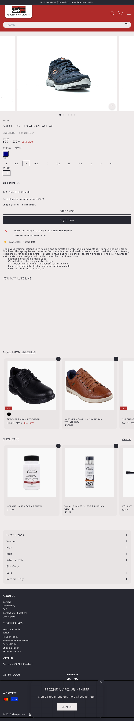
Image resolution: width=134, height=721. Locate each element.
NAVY (5, 153)
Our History (9, 616)
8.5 (16, 163)
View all (126, 439)
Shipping (7, 205)
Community (9, 605)
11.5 (79, 163)
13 (100, 163)
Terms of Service (12, 651)
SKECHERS (9, 132)
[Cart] (120, 13)
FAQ (5, 609)
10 (46, 163)
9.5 (36, 163)
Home (6, 120)
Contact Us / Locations (15, 612)
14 (110, 163)
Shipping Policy (11, 647)
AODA (6, 633)
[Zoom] (112, 106)
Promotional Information (16, 640)
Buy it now (67, 220)
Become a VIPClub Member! (18, 664)
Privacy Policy (10, 636)
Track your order (12, 629)
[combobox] (67, 25)
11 (69, 163)
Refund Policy (10, 644)
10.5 (57, 163)
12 (90, 163)
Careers (7, 601)
